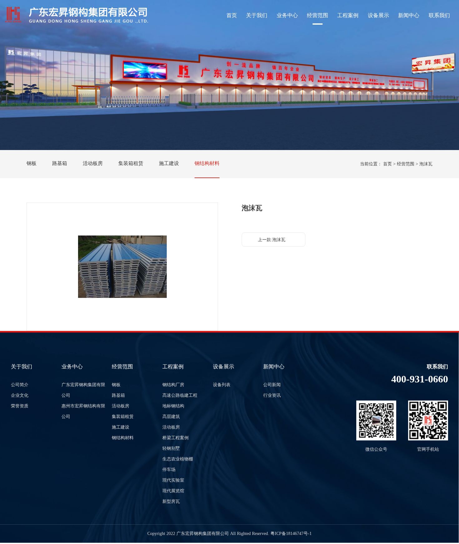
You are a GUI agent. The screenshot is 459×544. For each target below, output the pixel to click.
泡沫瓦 (425, 164)
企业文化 (19, 395)
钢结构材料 (207, 163)
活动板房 (93, 163)
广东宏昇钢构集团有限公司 (83, 390)
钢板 (32, 163)
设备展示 (378, 15)
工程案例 (347, 15)
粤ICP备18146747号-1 (291, 533)
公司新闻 (272, 384)
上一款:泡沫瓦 (271, 239)
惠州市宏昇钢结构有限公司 (83, 411)
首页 (231, 15)
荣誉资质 (19, 406)
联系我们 (439, 15)
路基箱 (59, 163)
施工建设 (169, 163)
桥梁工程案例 (175, 437)
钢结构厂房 (173, 384)
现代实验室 (173, 480)
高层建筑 (171, 416)
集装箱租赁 (130, 163)
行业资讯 (272, 395)
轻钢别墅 (171, 448)
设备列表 (221, 384)
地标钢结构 (173, 406)
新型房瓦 (171, 501)
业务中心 (287, 15)
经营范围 (317, 15)
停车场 (168, 469)
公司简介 (19, 384)
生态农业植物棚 (177, 459)
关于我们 (256, 15)
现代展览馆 (173, 490)
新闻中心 (408, 15)
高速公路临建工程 (179, 395)
